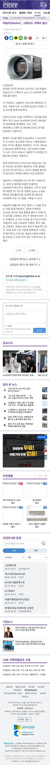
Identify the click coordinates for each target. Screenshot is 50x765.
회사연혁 (31, 687)
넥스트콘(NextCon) (15, 574)
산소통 (46, 12)
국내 (14, 550)
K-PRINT (10, 591)
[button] (25, 38)
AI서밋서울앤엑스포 (15, 582)
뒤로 (19, 250)
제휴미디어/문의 (31, 693)
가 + (44, 38)
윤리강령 (41, 687)
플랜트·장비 (25, 12)
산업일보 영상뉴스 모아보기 (24, 259)
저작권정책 (17, 690)
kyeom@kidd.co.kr (29, 276)
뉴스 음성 (23, 43)
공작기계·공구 (9, 12)
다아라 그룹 (23, 719)
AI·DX (38, 12)
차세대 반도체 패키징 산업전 (19, 608)
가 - (37, 38)
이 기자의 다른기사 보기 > (16, 279)
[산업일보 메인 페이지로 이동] (10, 4)
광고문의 (43, 693)
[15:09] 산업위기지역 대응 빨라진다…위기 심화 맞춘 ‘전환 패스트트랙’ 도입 (28, 18)
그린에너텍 (10, 565)
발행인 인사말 (20, 687)
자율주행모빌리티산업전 (17, 599)
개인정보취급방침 (30, 690)
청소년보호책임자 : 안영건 (13, 693)
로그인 (39, 330)
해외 (36, 550)
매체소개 (9, 687)
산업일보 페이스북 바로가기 (24, 264)
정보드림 (25, 696)
